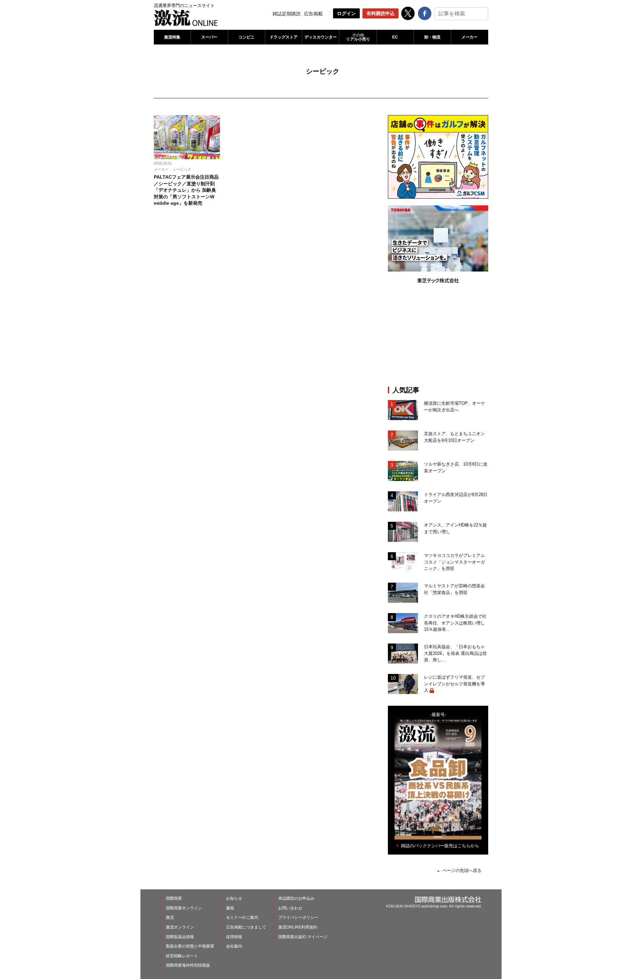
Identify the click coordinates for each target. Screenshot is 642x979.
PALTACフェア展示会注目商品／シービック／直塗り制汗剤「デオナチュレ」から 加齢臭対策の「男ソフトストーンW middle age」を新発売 (186, 190)
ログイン (346, 13)
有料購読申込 (380, 13)
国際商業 (174, 898)
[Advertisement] (438, 337)
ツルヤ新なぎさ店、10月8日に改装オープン (456, 467)
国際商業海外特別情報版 (188, 965)
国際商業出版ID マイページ (302, 937)
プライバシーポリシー (298, 917)
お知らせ (234, 898)
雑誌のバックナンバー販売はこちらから (440, 846)
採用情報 (234, 937)
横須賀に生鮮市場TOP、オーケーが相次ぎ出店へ (454, 406)
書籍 (230, 908)
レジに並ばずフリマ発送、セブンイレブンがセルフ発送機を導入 (454, 684)
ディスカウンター (321, 37)
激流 (170, 917)
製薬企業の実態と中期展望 (190, 946)
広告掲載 (313, 13)
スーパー (209, 37)
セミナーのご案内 (242, 917)
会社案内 (234, 946)
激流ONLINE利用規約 (297, 927)
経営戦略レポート (182, 956)
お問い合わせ (290, 908)
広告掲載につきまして (246, 927)
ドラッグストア (284, 37)
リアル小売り (358, 37)
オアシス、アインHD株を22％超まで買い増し (455, 528)
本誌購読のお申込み (296, 898)
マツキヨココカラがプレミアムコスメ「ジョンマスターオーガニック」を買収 (454, 562)
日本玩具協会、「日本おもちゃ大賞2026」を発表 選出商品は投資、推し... (455, 653)
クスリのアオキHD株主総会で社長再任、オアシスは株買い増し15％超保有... (455, 623)
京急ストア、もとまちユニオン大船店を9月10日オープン (454, 437)
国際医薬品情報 (180, 937)
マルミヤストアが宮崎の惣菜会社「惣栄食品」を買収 (454, 589)
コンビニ (246, 37)
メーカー (469, 37)
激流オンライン (180, 927)
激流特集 (172, 37)
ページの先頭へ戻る (461, 870)
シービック (182, 169)
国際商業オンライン (184, 908)
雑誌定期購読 (287, 13)
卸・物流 (432, 37)
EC (395, 37)
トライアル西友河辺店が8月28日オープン (456, 498)
